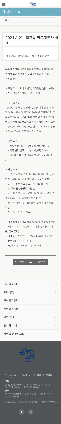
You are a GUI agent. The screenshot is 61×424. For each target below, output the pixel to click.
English (26, 375)
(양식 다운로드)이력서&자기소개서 (25, 245)
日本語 (37, 375)
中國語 (49, 375)
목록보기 (30, 262)
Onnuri (30, 358)
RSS (30, 412)
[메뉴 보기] (4, 4)
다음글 (40, 261)
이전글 (20, 261)
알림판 (8, 20)
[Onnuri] (32, 4)
